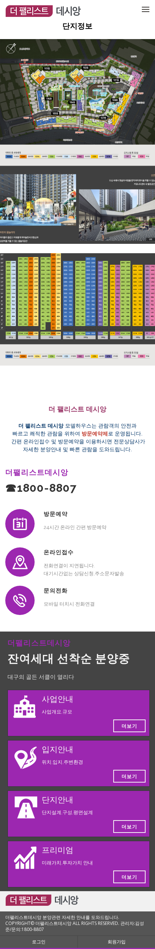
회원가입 (117, 941)
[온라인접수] (20, 562)
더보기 (129, 725)
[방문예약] (20, 523)
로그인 (39, 941)
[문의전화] (20, 600)
